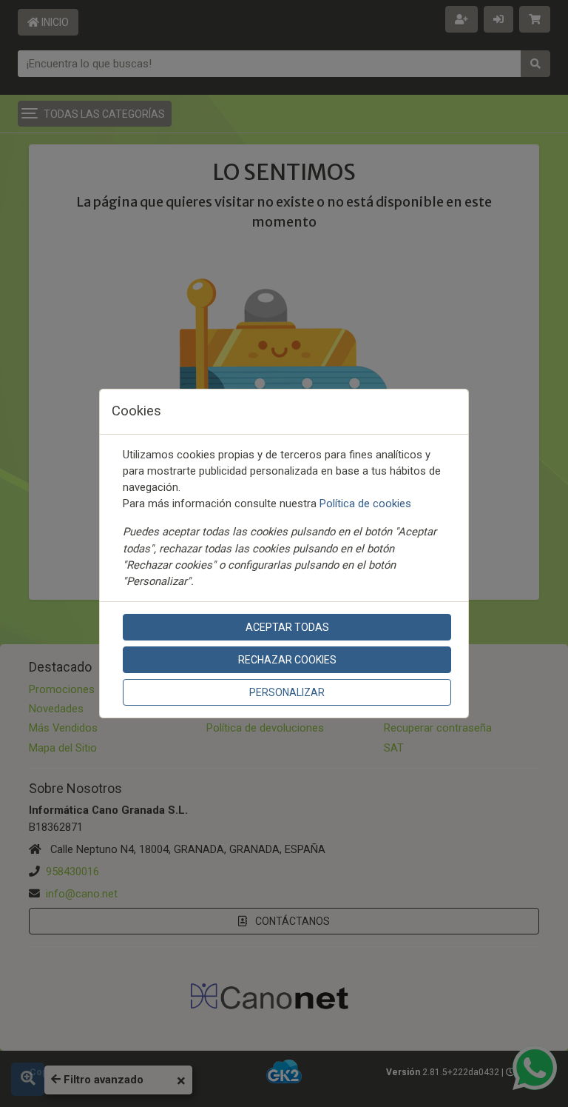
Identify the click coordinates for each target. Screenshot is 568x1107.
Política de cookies (365, 503)
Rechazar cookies (287, 660)
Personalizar (287, 692)
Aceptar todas (287, 627)
